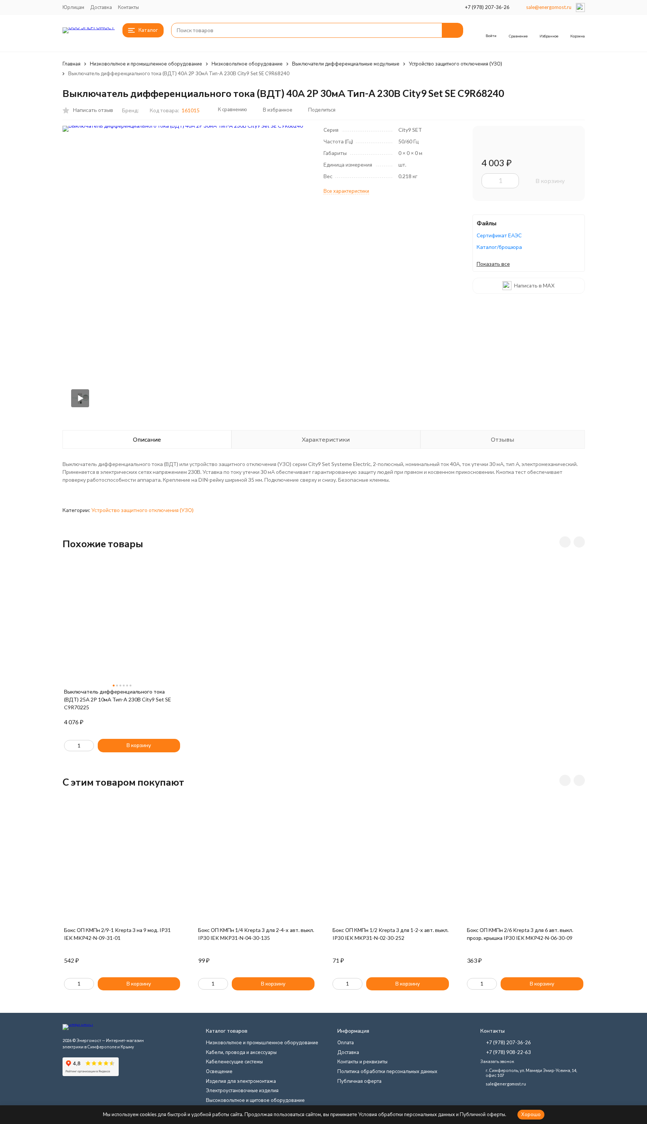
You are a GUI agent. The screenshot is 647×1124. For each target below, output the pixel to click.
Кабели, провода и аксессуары (241, 1052)
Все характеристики (346, 191)
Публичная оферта (359, 1081)
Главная (72, 64)
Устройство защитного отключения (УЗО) (455, 64)
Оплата (345, 1042)
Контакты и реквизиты (362, 1061)
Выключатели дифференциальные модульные (346, 64)
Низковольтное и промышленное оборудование (146, 64)
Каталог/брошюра (499, 247)
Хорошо (531, 1114)
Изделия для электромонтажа (241, 1081)
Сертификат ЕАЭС (499, 235)
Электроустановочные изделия (242, 1090)
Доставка (101, 7)
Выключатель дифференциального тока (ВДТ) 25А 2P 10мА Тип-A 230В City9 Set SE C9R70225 (117, 699)
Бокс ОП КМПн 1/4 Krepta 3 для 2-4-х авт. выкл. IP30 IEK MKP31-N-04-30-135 (256, 934)
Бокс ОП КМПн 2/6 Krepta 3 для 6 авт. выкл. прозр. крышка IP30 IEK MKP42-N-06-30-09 (520, 934)
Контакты (128, 7)
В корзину (550, 180)
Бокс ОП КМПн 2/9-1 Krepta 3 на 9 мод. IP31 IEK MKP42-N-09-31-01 (117, 934)
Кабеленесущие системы (234, 1061)
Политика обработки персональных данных (387, 1071)
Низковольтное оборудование (247, 64)
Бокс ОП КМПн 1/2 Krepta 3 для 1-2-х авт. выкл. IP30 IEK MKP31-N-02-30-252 (390, 934)
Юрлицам (73, 7)
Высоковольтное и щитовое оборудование (255, 1100)
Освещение (219, 1071)
